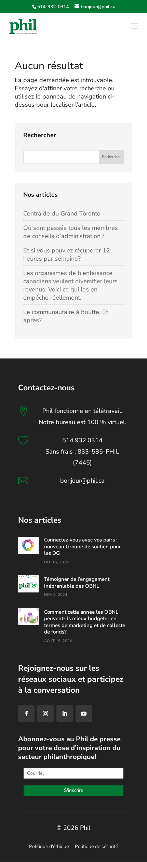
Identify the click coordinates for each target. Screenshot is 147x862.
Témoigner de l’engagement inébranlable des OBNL (76, 582)
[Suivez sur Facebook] (26, 713)
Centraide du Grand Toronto (62, 213)
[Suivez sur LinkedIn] (64, 713)
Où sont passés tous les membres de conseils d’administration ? (70, 232)
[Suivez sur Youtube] (84, 713)
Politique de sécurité (96, 846)
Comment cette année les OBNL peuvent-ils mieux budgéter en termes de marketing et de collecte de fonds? (84, 622)
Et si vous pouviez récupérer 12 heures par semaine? (66, 254)
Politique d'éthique (49, 846)
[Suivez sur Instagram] (45, 713)
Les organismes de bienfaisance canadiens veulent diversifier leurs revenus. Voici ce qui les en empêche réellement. (70, 285)
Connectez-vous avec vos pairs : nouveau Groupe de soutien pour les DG (82, 546)
